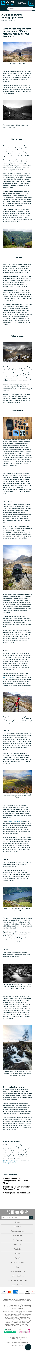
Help (17, 1267)
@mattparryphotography (10, 1161)
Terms (23, 1339)
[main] (17, 607)
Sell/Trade (22, 3)
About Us (17, 1245)
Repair (17, 1253)
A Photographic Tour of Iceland (16, 1193)
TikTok (26, 1212)
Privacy (19, 1339)
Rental (17, 1258)
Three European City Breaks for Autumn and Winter (16, 1188)
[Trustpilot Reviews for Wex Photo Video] (10, 1331)
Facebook (13, 1212)
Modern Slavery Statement (17, 1280)
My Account (17, 1240)
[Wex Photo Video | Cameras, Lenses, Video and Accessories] (7, 3)
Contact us (17, 1227)
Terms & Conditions (17, 1276)
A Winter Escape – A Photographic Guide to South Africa (15, 1181)
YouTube (17, 1212)
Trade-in (17, 1249)
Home (17, 1222)
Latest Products (17, 1285)
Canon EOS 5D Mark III (14, 821)
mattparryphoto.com (9, 1163)
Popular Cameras (17, 1231)
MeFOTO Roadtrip (8, 677)
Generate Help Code (17, 1271)
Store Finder (17, 1236)
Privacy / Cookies (17, 1262)
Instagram (22, 1212)
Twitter (8, 1212)
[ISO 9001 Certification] (25, 1331)
